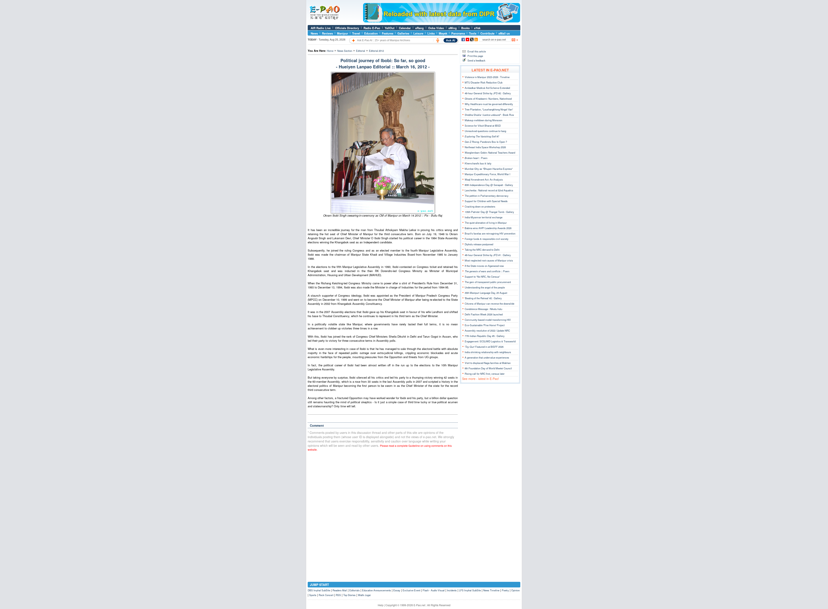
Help (380, 605)
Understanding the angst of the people (485, 287)
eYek (477, 28)
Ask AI (450, 40)
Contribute (487, 33)
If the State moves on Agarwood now (484, 266)
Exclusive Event (411, 590)
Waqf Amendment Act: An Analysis (484, 179)
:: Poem (476, 158)
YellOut (389, 28)
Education (371, 33)
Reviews (327, 33)
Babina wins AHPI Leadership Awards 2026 (488, 228)
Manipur (342, 33)
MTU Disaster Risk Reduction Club (483, 82)
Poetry (505, 590)
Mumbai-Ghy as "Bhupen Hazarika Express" (489, 168)
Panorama (458, 33)
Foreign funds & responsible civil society (486, 239)
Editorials (354, 590)
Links (431, 33)
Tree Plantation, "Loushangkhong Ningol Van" (489, 109)
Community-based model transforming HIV (488, 319)
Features (387, 33)
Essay (396, 590)
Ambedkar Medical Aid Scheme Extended (487, 88)
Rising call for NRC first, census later (485, 373)
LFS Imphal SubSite (470, 590)
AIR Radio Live (321, 28)
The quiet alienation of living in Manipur (486, 222)
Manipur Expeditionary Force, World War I (487, 174)
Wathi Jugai (364, 595)
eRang (419, 28)
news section (344, 50)
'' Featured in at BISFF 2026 (484, 346)
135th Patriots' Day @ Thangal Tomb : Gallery (489, 212)
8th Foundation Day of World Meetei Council (488, 368)
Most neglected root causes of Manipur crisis (489, 260)
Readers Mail (339, 590)
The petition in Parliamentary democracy (486, 195)
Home (330, 50)
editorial (360, 50)
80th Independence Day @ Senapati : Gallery (489, 185)
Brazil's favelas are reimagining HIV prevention (490, 233)
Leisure (418, 33)
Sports (312, 595)
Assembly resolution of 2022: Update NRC (487, 330)
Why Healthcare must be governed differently (489, 104)
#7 (482, 136)
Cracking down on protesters (480, 206)
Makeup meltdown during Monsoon (483, 120)
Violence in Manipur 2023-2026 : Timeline (487, 77)
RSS (338, 595)
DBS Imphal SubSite (319, 590)
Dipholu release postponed (479, 244)
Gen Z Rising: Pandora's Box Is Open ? (486, 141)
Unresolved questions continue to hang (485, 131)
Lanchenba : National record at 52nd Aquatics (489, 190)
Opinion (515, 590)
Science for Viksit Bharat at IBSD (483, 125)
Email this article (476, 51)
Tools (472, 33)
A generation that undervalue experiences (487, 357)
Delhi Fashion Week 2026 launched (484, 314)
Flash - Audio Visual (434, 590)
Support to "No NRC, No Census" (482, 276)
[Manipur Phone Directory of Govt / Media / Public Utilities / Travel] (441, 21)
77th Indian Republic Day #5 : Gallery (485, 336)
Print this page (475, 56)
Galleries (403, 33)
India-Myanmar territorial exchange (483, 217)
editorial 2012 (376, 50)
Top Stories (349, 595)
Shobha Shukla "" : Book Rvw (489, 114)
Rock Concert (326, 595)
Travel (356, 33)
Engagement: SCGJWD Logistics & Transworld (490, 341)
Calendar (405, 28)
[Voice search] (438, 40)
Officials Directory (347, 28)
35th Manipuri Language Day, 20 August (486, 292)
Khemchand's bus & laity (478, 163)
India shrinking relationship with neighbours (488, 352)
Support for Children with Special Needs (486, 201)
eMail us (504, 33)
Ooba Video (436, 28)
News (314, 33)
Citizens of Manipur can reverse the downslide (489, 303)
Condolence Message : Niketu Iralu (483, 309)
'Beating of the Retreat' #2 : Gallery (483, 298)
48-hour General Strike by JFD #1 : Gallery (488, 255)
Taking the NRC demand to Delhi (482, 249)
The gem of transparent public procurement (488, 282)
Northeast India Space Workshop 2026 (485, 147)
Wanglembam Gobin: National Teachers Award (490, 152)
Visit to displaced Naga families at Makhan (488, 363)
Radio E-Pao (372, 28)
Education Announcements (376, 590)
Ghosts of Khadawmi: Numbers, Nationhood (488, 98)
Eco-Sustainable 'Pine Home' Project (485, 325)
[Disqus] (383, 509)
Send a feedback (476, 60)
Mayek (443, 33)
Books (465, 28)
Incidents (452, 590)
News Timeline (491, 590)
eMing (452, 28)
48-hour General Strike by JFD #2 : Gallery (488, 93)
